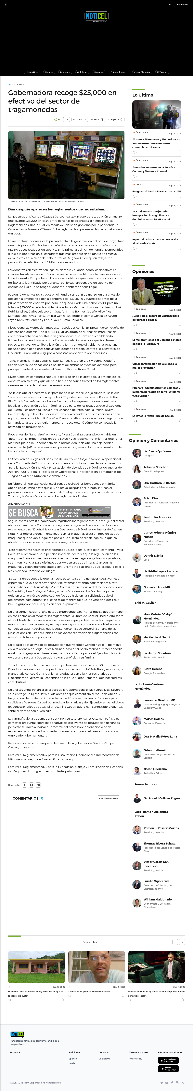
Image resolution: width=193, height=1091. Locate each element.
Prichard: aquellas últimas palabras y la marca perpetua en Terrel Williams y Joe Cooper (156, 391)
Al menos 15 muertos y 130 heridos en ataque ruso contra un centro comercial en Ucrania (156, 143)
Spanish (73, 1059)
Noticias (49, 72)
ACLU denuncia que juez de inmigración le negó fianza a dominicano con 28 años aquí (151, 215)
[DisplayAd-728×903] (66, 512)
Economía (65, 72)
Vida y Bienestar (142, 72)
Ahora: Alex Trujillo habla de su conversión (29, 991)
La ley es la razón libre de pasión (153, 415)
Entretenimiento (119, 72)
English (72, 1063)
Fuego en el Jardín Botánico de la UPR (156, 191)
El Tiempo (162, 72)
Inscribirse (182, 4)
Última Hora (32, 72)
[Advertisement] (96, 45)
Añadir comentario (108, 798)
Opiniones (82, 72)
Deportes (99, 72)
